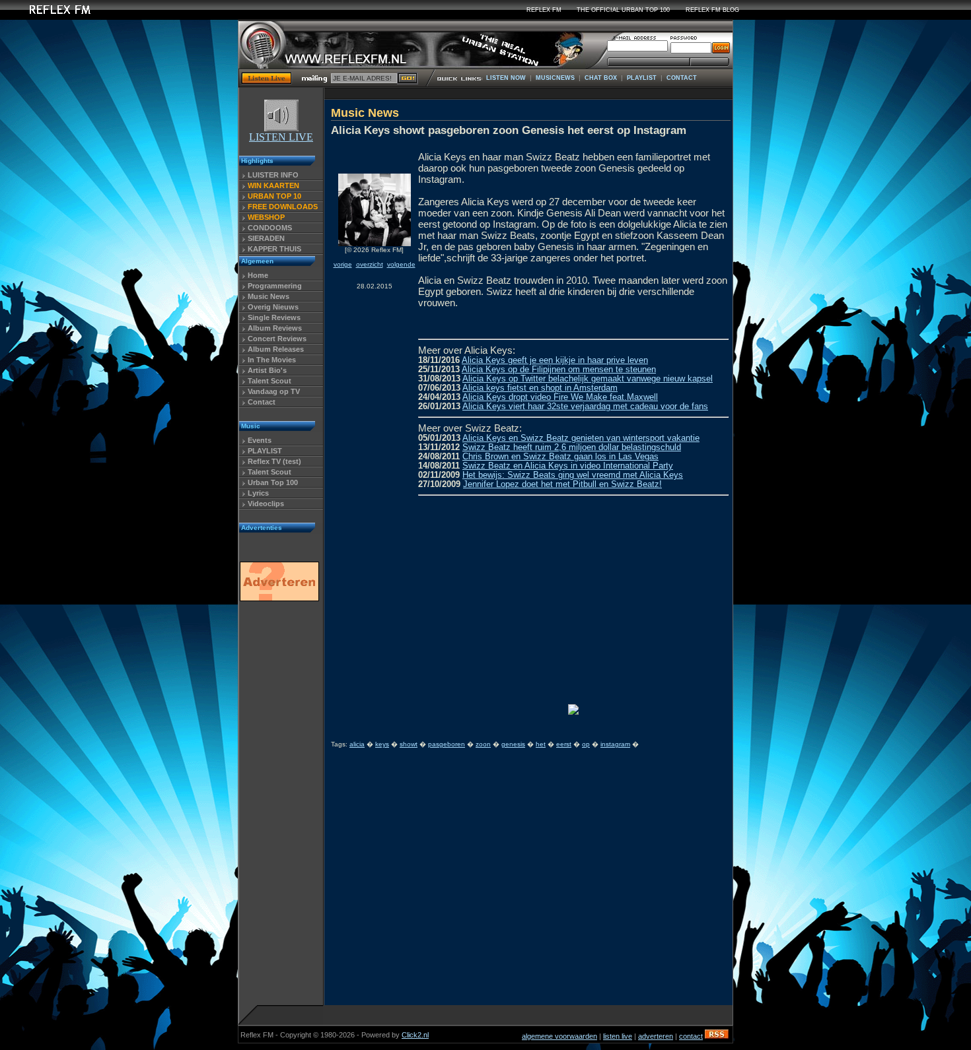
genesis (513, 744)
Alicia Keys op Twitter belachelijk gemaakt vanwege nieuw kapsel (587, 378)
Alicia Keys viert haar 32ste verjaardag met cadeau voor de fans (585, 406)
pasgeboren (446, 744)
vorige (343, 264)
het (541, 744)
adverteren (655, 1036)
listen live (617, 1036)
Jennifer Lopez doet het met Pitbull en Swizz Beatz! (562, 484)
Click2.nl (415, 1035)
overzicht (369, 264)
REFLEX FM (543, 10)
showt (408, 744)
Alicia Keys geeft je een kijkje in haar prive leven (555, 360)
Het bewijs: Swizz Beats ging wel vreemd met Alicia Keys (572, 475)
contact (691, 1036)
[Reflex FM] (49, 16)
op (586, 744)
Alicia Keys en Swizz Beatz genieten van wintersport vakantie (581, 438)
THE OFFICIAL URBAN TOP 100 (623, 10)
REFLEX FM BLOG (712, 10)
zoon (483, 744)
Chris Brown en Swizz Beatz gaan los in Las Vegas (560, 456)
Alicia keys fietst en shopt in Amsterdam (540, 388)
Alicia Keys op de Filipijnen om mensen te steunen (559, 369)
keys (382, 744)
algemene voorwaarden (559, 1036)
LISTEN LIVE (281, 137)
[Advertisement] (278, 807)
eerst (563, 744)
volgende (401, 264)
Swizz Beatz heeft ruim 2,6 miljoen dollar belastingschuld (571, 447)
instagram (615, 744)
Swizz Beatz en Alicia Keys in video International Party (567, 466)
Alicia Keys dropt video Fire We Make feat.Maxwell (560, 397)
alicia (357, 744)
